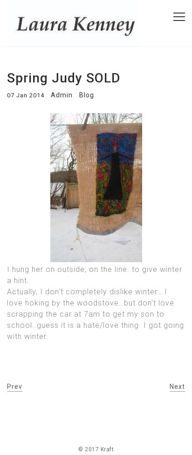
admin (62, 95)
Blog (86, 95)
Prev (14, 386)
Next (177, 386)
